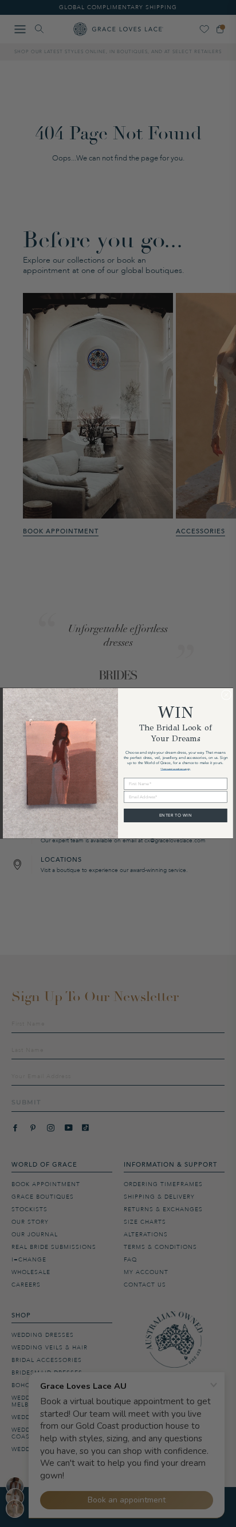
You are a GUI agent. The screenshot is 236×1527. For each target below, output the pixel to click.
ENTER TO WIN (175, 815)
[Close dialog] (226, 694)
